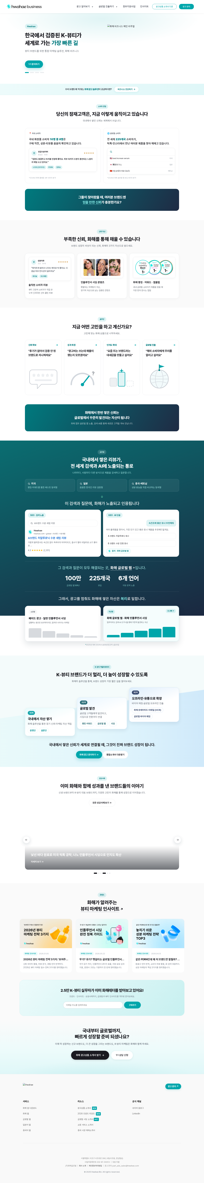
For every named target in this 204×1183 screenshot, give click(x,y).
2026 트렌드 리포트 (89, 1113)
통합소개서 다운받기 (115, 754)
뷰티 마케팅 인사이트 (102, 909)
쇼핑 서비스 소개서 (85, 1125)
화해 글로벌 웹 (121, 568)
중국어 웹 (27, 1130)
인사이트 (144, 6)
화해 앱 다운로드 (30, 1108)
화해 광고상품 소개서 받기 (88, 1055)
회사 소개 (82, 1166)
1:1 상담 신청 (122, 1055)
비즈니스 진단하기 (125, 89)
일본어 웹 (27, 1125)
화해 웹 (26, 1113)
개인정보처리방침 (95, 1166)
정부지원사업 (129, 6)
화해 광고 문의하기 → (89, 754)
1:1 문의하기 (34, 64)
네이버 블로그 (138, 1108)
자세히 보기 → (37, 861)
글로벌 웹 (27, 1119)
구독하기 (132, 1005)
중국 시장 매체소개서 (86, 1130)
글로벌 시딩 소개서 (88, 1119)
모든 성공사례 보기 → (102, 802)
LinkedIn (136, 1113)
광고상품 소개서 (87, 1108)
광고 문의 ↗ (173, 1086)
